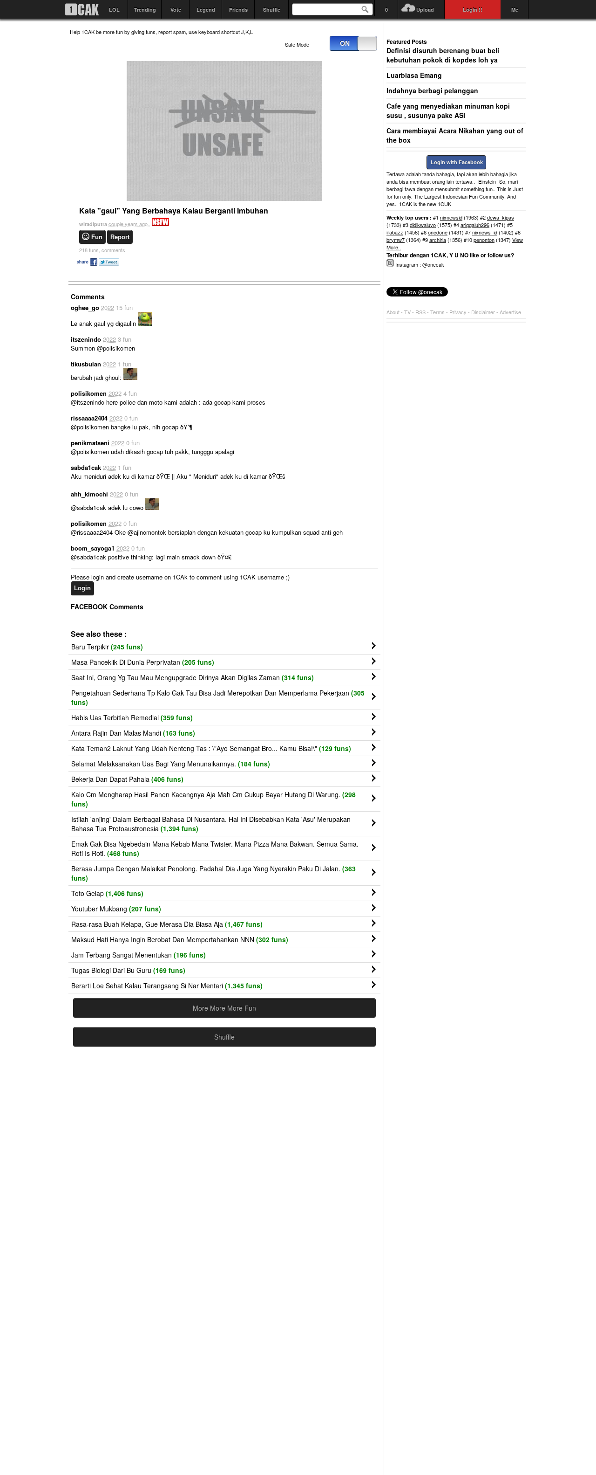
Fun (96, 237)
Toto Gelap (107, 893)
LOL (114, 9)
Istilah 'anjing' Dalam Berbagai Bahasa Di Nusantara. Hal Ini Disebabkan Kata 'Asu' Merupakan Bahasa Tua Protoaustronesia (211, 823)
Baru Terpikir (107, 646)
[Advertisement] (224, 1145)
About (393, 312)
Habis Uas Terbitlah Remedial (132, 717)
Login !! (472, 9)
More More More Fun (224, 1008)
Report (119, 237)
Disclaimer (483, 312)
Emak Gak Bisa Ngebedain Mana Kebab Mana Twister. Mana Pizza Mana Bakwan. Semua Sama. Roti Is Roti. (215, 848)
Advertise (510, 312)
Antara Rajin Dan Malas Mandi (133, 733)
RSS (420, 312)
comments (102, 250)
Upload (425, 9)
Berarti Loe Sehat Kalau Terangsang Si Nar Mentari (167, 985)
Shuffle (271, 9)
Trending (145, 9)
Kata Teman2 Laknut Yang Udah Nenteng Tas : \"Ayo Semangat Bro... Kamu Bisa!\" (211, 748)
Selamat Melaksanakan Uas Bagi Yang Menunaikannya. (170, 763)
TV (407, 312)
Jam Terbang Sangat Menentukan (138, 954)
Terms (438, 312)
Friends (238, 9)
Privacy (458, 312)
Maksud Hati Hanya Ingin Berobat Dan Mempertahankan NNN (179, 939)
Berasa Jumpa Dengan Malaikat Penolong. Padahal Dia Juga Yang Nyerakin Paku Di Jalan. (213, 873)
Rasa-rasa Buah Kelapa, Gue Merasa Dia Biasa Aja (167, 924)
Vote (175, 9)
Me (514, 9)
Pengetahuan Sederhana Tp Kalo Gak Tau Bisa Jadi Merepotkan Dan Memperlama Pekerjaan (218, 697)
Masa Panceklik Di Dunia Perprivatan (142, 662)
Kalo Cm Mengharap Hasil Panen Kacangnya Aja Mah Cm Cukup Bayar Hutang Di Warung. (213, 799)
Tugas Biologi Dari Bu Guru (128, 970)
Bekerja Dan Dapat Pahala (127, 779)
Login (82, 588)
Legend (205, 9)
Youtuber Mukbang (116, 908)
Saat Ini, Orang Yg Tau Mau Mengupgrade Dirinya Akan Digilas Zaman (192, 677)
